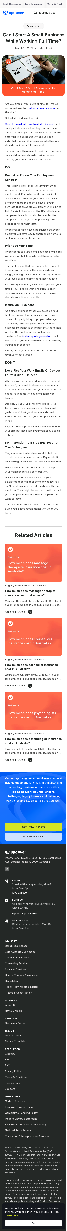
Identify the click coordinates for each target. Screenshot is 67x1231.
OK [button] (33, 1223)
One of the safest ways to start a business (30, 124)
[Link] (13, 13)
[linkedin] (7, 868)
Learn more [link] (11, 1215)
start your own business (40, 108)
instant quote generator (36, 336)
